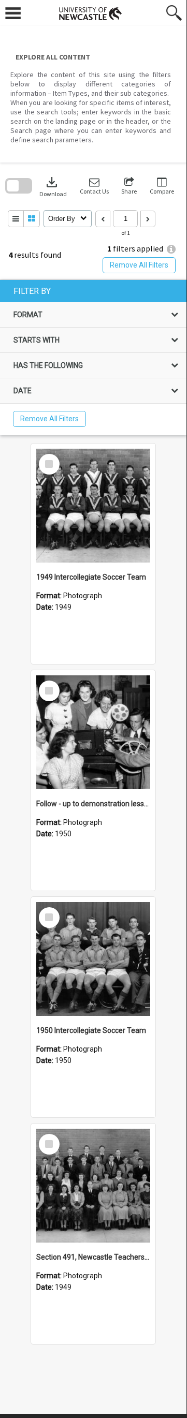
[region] (93, 357)
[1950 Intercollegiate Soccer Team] (93, 959)
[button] (94, 186)
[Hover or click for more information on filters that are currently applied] (171, 249)
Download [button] (53, 186)
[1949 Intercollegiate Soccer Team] (93, 506)
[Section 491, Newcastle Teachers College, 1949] (93, 1186)
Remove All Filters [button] (139, 265)
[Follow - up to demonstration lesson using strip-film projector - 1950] (93, 732)
